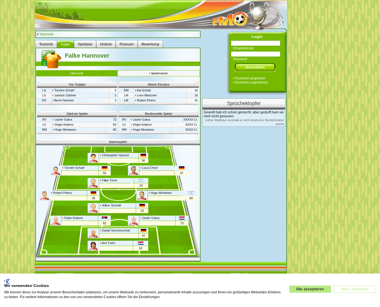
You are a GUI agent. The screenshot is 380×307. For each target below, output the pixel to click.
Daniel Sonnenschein (116, 230)
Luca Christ (150, 167)
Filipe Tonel (109, 180)
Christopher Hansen (115, 155)
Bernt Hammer (64, 100)
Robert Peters (146, 100)
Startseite (47, 34)
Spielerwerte (159, 73)
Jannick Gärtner (65, 95)
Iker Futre (108, 243)
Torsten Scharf (64, 90)
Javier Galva (63, 119)
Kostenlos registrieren (251, 82)
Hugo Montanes (65, 129)
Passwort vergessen (250, 78)
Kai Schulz (144, 90)
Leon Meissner (147, 95)
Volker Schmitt (111, 205)
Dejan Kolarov (64, 124)
